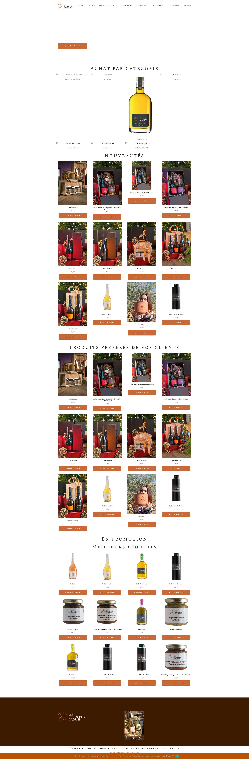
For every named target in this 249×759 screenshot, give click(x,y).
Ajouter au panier (72, 216)
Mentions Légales (120, 753)
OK (177, 756)
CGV (127, 753)
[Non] (247, 756)
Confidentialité (134, 753)
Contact (112, 753)
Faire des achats (73, 46)
